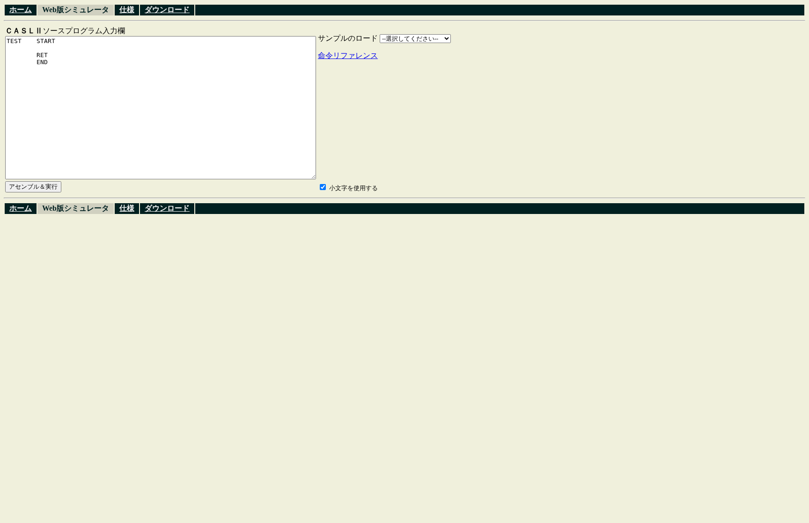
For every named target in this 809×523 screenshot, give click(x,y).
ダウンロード (167, 10)
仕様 (126, 10)
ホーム (20, 10)
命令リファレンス (348, 55)
